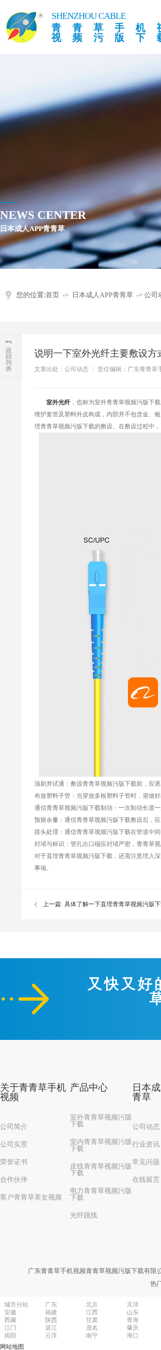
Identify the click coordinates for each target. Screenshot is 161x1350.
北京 (92, 1305)
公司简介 (13, 1126)
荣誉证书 (13, 1162)
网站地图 (12, 1347)
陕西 (51, 1320)
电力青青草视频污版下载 (101, 1194)
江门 (10, 1328)
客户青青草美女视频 (31, 1197)
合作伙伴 (13, 1179)
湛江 (51, 1328)
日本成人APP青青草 (102, 294)
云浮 (51, 1336)
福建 (51, 1313)
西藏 (10, 1320)
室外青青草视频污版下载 (101, 1121)
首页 (52, 294)
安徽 (10, 1313)
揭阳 (10, 1336)
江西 (92, 1313)
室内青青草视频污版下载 (101, 1145)
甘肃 (92, 1320)
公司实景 (13, 1144)
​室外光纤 (58, 402)
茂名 (92, 1328)
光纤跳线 (83, 1215)
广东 (51, 1305)
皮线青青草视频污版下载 (101, 1170)
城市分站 (16, 1305)
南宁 (92, 1336)
